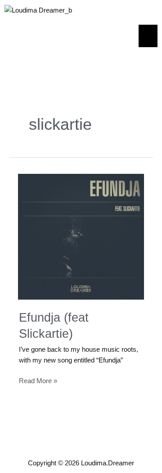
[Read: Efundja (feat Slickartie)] (81, 236)
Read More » (38, 380)
